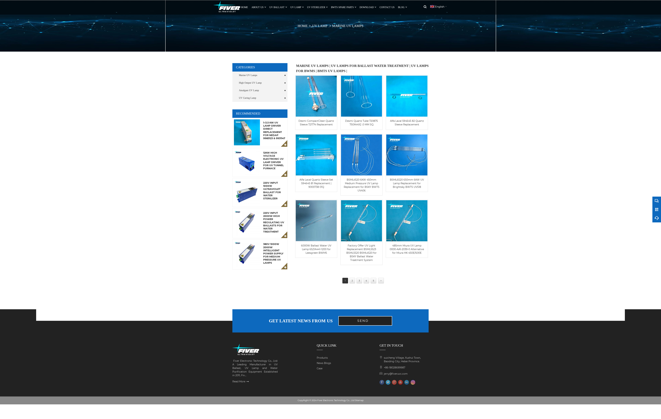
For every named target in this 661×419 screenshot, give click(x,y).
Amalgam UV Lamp (249, 90)
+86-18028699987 (394, 367)
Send (363, 321)
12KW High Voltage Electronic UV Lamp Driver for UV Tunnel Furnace (273, 160)
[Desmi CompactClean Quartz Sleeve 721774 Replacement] (316, 96)
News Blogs (324, 363)
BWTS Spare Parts (342, 7)
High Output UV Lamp (250, 83)
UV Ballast (277, 7)
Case (319, 368)
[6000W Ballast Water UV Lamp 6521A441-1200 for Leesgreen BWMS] (316, 220)
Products (322, 357)
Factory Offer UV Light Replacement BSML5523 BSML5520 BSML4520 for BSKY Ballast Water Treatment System (361, 253)
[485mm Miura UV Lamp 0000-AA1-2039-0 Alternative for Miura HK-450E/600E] (406, 220)
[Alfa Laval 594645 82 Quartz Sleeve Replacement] (406, 96)
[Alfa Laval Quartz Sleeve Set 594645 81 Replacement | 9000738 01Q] (316, 155)
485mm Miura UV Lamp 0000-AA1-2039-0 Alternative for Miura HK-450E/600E (407, 249)
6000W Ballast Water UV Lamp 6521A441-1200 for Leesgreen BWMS (316, 249)
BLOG (401, 7)
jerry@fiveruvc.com (396, 373)
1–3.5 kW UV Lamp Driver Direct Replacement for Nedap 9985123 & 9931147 (274, 130)
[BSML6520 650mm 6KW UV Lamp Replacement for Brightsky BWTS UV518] (406, 155)
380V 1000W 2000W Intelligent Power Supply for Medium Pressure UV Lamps (273, 253)
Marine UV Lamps (347, 26)
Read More (238, 381)
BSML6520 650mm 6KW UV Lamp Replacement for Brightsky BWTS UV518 (407, 183)
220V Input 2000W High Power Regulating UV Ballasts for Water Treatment (273, 222)
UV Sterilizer (316, 7)
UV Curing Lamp (247, 98)
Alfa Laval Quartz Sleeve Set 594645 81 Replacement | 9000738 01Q (316, 183)
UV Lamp (295, 7)
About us (257, 7)
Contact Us (387, 7)
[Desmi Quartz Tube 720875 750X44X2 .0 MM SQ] (361, 96)
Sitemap (359, 400)
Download (367, 7)
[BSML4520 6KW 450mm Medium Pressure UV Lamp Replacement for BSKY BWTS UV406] (361, 155)
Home (303, 26)
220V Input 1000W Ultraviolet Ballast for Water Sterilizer (272, 190)
